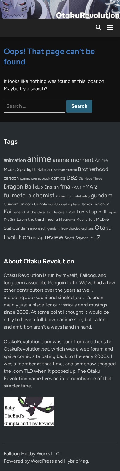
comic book (40, 178)
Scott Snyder (76, 237)
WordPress (42, 461)
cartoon (11, 178)
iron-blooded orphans (64, 204)
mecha (51, 219)
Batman (44, 169)
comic (25, 178)
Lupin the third (30, 219)
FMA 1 (76, 187)
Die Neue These (90, 179)
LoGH (70, 212)
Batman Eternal (65, 170)
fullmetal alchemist (29, 195)
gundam (102, 195)
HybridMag (76, 461)
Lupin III (97, 212)
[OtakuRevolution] (60, 9)
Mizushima (67, 220)
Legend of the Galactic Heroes (38, 212)
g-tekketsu (82, 196)
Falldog (88, 275)
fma (65, 186)
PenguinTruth (62, 283)
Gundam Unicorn (18, 204)
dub (39, 187)
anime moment (73, 159)
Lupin (82, 212)
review (54, 237)
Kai (7, 211)
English (51, 187)
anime (39, 158)
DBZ (72, 177)
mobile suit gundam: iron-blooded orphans (62, 229)
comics (58, 178)
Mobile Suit (85, 219)
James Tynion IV (95, 204)
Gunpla (40, 204)
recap (37, 237)
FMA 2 (90, 187)
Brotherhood (93, 169)
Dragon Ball (19, 186)
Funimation (64, 196)
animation (15, 160)
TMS (92, 238)
